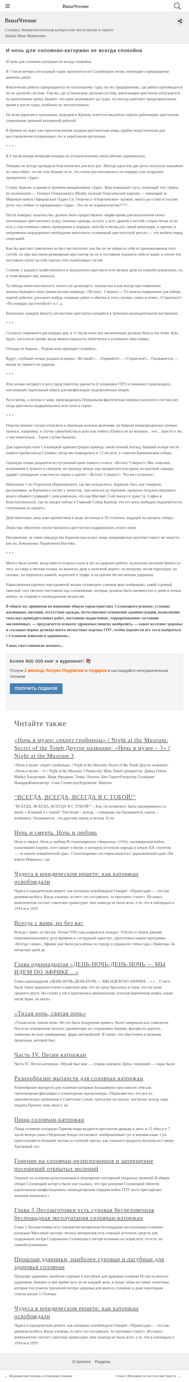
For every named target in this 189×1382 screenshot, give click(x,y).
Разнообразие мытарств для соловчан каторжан (78, 1078)
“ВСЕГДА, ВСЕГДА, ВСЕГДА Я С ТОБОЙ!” (75, 797)
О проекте (81, 1362)
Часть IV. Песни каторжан (50, 1054)
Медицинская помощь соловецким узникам (40, 1376)
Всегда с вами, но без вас (48, 923)
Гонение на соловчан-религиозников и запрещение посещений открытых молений (83, 1164)
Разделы (102, 1362)
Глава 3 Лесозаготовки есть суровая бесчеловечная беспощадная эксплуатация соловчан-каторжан (84, 1214)
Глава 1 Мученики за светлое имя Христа (146, 1376)
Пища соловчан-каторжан (49, 1119)
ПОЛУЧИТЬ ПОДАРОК (36, 688)
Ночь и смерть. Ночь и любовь (55, 832)
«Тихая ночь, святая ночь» (50, 1013)
